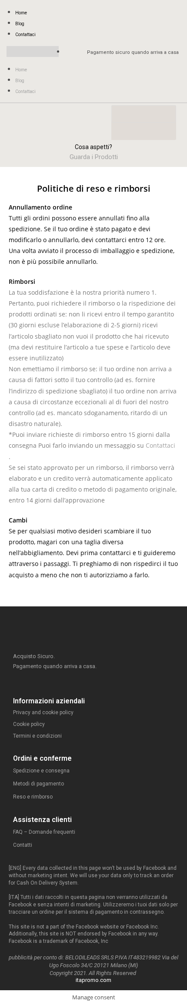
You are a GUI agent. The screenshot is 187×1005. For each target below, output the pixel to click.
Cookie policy (29, 724)
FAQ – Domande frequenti (44, 832)
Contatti (22, 845)
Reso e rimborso (33, 797)
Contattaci (25, 34)
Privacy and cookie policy (43, 712)
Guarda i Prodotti (94, 157)
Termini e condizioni (37, 736)
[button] (33, 51)
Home (21, 12)
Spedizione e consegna (41, 771)
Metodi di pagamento (38, 784)
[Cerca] (122, 131)
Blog (19, 23)
